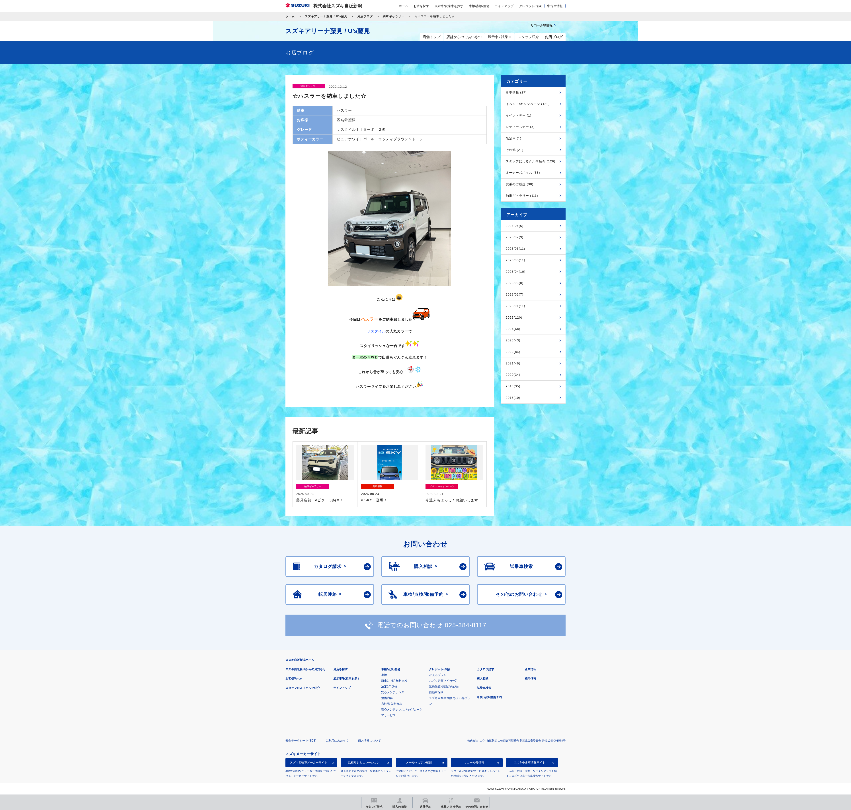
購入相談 (482, 678)
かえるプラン (437, 675)
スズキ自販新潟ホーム (299, 660)
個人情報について (369, 740)
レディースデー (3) (520, 127)
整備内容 (387, 698)
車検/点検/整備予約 (489, 697)
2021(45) (513, 363)
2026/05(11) (515, 260)
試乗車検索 (484, 687)
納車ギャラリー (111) (522, 195)
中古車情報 (555, 6)
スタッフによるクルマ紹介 (302, 687)
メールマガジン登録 (419, 762)
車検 (384, 675)
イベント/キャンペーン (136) (528, 104)
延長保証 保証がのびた (444, 686)
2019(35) (513, 386)
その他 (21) (514, 150)
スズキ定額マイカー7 (443, 680)
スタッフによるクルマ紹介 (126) (530, 161)
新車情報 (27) (516, 92)
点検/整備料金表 (391, 703)
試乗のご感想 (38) (519, 184)
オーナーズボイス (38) (523, 172)
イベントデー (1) (518, 115)
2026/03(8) (514, 283)
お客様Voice (293, 678)
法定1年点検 (389, 686)
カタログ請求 (485, 669)
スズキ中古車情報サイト (529, 762)
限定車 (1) (513, 138)
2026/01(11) (515, 306)
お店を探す (421, 6)
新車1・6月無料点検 (394, 680)
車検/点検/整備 (479, 6)
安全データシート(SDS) (300, 740)
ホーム (403, 6)
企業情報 (530, 669)
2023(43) (513, 340)
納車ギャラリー (393, 16)
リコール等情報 (474, 762)
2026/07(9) (514, 237)
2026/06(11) (515, 248)
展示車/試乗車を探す (449, 6)
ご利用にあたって (337, 740)
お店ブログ (365, 16)
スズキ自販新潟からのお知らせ (305, 669)
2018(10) (513, 397)
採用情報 (530, 678)
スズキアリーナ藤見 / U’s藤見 (326, 16)
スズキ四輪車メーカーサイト (308, 762)
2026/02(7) (514, 294)
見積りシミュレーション (364, 762)
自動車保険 (436, 692)
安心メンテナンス (392, 692)
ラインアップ (504, 6)
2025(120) (514, 317)
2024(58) (513, 329)
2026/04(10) (515, 271)
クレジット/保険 (530, 6)
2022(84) (513, 352)
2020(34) (513, 374)
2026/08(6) (514, 226)
